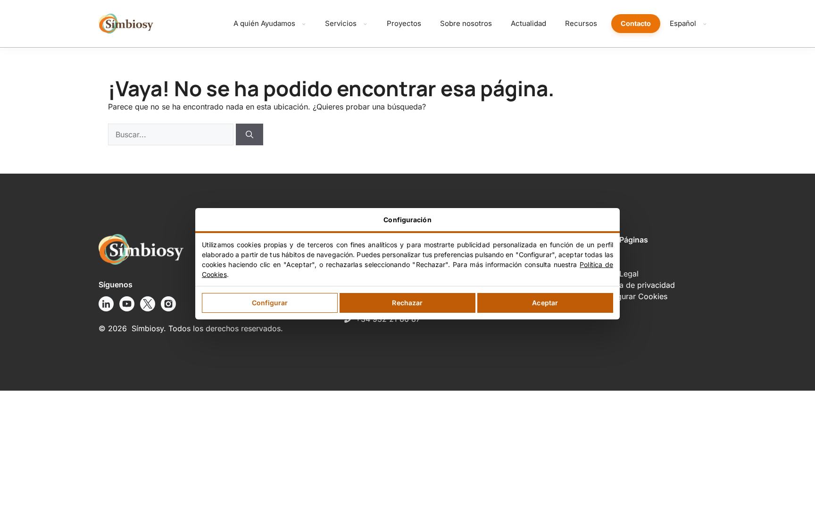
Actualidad (528, 23)
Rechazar (407, 303)
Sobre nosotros (466, 23)
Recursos (581, 23)
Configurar (270, 303)
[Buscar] (249, 134)
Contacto (636, 23)
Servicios (341, 23)
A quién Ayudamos (264, 23)
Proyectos (404, 23)
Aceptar (545, 303)
